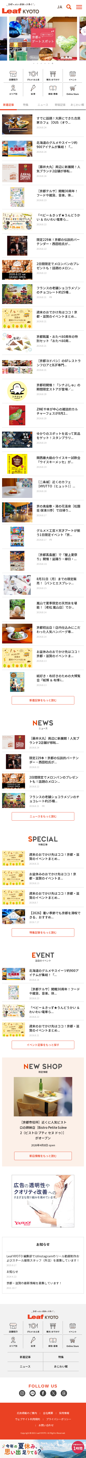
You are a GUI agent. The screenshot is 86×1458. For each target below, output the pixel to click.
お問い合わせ (46, 1425)
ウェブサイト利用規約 (27, 1419)
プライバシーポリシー (58, 1419)
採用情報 (64, 1413)
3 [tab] (41, 63)
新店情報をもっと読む (43, 1156)
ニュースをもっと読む (43, 816)
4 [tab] (45, 63)
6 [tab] (52, 63)
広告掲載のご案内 (27, 1413)
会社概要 (48, 1413)
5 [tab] (48, 63)
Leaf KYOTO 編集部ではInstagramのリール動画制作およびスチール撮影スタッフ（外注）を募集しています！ (43, 1258)
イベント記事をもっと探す (43, 1045)
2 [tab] (37, 63)
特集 (25, 105)
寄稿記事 (60, 105)
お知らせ (12, 1272)
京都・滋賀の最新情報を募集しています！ (34, 1283)
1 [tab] (33, 63)
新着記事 (8, 105)
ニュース (43, 105)
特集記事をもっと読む (43, 932)
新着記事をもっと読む (43, 700)
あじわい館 (77, 105)
